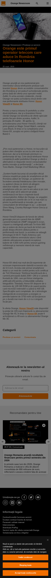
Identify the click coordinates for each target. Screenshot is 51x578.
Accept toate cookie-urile (25, 573)
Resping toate (25, 565)
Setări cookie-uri (25, 557)
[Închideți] (48, 540)
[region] (25, 557)
